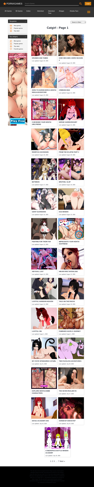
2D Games (8, 11)
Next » (62, 461)
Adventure (40, 11)
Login (88, 3)
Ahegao (61, 11)
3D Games (19, 11)
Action (28, 11)
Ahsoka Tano (74, 11)
